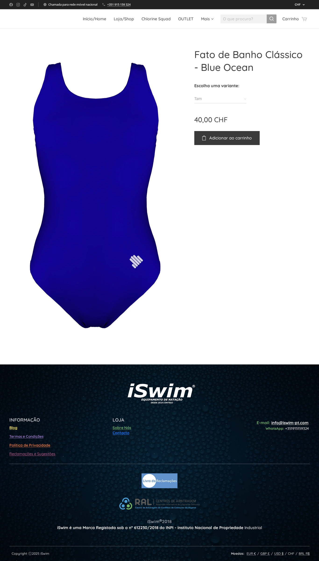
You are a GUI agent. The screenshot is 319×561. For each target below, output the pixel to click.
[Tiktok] (25, 5)
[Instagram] (18, 5)
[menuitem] (96, 19)
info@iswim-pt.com (289, 422)
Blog (13, 427)
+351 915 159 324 (119, 4)
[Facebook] (11, 5)
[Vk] (32, 5)
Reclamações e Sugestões (32, 453)
